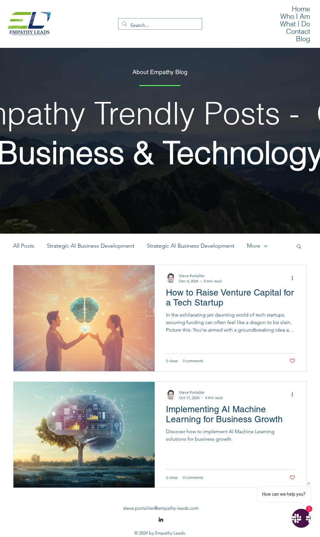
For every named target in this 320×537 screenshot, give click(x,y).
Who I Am (295, 16)
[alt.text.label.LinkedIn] (161, 519)
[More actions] (294, 278)
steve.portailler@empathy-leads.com (161, 508)
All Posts (23, 245)
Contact (298, 31)
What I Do (295, 24)
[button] (299, 247)
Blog (303, 39)
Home (301, 9)
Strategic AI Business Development (90, 245)
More (253, 245)
